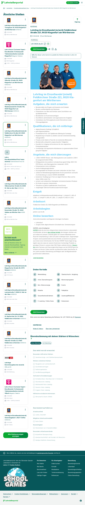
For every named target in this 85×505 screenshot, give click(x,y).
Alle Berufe (40, 466)
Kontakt (53, 466)
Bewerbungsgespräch (74, 472)
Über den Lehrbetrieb (53, 329)
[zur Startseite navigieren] (4, 8)
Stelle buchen (55, 463)
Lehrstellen (9, 8)
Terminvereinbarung (57, 472)
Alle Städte (40, 463)
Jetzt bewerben (39, 49)
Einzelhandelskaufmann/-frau (21, 8)
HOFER (35, 230)
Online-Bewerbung (73, 475)
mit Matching (47, 343)
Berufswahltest (41, 469)
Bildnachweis (53, 494)
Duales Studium (15, 465)
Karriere (5, 497)
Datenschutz (7, 494)
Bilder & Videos (38, 329)
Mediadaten (55, 469)
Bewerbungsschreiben (75, 469)
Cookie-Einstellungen (21, 494)
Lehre (5, 465)
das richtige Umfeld (54, 232)
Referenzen (55, 475)
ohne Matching (35, 343)
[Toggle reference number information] (48, 43)
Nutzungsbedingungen (39, 494)
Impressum (64, 494)
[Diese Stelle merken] (52, 49)
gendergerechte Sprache (45, 453)
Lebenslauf (71, 466)
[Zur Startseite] (12, 2)
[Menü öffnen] (82, 3)
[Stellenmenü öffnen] (25, 19)
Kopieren (78, 317)
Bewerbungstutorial (74, 463)
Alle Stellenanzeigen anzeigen (15, 435)
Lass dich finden (42, 472)
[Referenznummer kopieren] (44, 43)
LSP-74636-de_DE (37, 44)
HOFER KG (33, 26)
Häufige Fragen (41, 475)
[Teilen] (49, 49)
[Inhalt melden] (56, 49)
